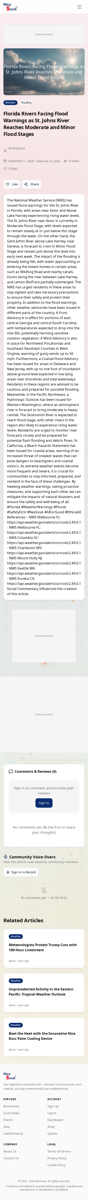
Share (35, 184)
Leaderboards (13, 1133)
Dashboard (55, 1120)
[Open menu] (80, 7)
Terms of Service (59, 1151)
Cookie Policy (56, 1165)
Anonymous (17, 148)
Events (8, 1120)
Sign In (44, 803)
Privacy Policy (56, 1158)
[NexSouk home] (10, 7)
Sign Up (53, 1106)
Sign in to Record (23, 872)
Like (15, 184)
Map (6, 1127)
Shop (51, 1127)
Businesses (11, 1106)
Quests (52, 1133)
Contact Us (11, 1158)
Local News (11, 1113)
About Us (9, 1151)
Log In (51, 1113)
